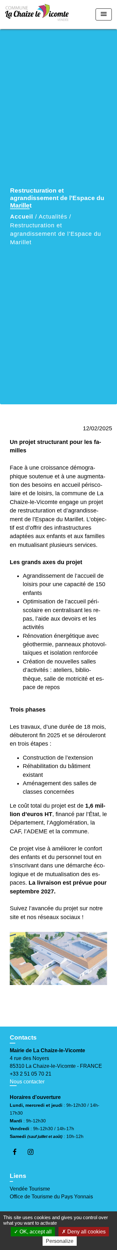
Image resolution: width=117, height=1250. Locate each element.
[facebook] (18, 1152)
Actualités (53, 216)
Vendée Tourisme (30, 1189)
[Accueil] (37, 14)
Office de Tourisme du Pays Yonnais (51, 1196)
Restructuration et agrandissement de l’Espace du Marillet (55, 234)
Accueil (21, 216)
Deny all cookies (86, 1231)
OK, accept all (35, 1231)
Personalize (59, 1241)
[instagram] (34, 1152)
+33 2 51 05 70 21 (30, 1074)
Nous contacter (27, 1081)
